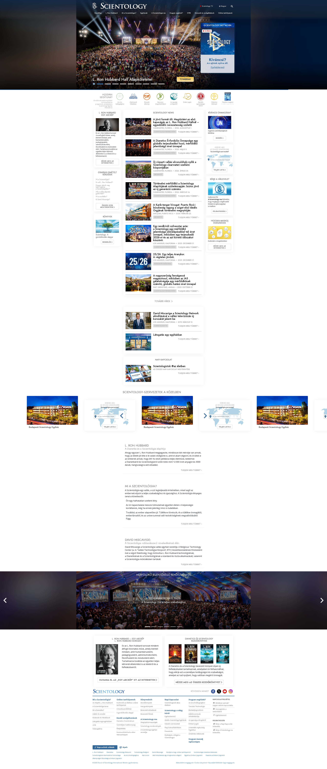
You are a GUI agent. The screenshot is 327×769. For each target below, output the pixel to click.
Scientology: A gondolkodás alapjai (104, 236)
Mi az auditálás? (101, 196)
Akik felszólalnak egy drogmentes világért (167, 755)
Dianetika (110, 752)
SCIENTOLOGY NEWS (163, 112)
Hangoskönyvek (147, 706)
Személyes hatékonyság (126, 725)
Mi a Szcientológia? (129, 13)
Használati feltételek (215, 763)
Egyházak (143, 13)
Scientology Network (123, 752)
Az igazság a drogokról (197, 720)
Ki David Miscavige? (103, 199)
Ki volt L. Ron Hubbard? (104, 182)
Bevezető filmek (147, 714)
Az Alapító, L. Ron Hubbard (103, 703)
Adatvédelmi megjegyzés (184, 763)
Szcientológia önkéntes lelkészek (205, 752)
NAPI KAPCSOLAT (163, 359)
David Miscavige (157, 752)
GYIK (189, 13)
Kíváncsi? (217, 59)
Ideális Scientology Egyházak (175, 720)
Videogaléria (97, 729)
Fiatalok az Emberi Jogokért (215, 755)
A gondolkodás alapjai (125, 713)
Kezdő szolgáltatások (127, 718)
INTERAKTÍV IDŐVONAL (162, 264)
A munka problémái (124, 709)
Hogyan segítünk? (176, 13)
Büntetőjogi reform (196, 710)
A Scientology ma (149, 719)
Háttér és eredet (99, 714)
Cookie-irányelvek (201, 763)
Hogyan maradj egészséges (196, 740)
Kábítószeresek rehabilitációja (195, 715)
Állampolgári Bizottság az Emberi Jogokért (107, 758)
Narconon (145, 755)
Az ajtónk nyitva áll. (217, 63)
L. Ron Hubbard (112, 13)
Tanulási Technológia (197, 706)
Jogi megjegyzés (228, 763)
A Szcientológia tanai (100, 706)
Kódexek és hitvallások (101, 717)
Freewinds (169, 731)
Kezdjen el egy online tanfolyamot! (178, 752)
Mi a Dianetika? (98, 710)
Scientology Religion (142, 752)
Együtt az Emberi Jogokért (193, 755)
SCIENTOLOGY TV (160, 326)
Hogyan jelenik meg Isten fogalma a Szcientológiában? (103, 187)
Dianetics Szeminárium (125, 721)
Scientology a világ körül (174, 711)
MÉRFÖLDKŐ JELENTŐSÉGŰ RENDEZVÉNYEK (163, 575)
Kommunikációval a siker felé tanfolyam (126, 733)
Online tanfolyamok (225, 13)
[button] (100, 83)
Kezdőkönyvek (146, 703)
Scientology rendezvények (151, 726)
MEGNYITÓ (158, 174)
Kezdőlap (98, 13)
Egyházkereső (217, 67)
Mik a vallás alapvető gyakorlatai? (103, 192)
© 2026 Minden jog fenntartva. (115, 763)
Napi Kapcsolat (172, 699)
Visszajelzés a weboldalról (219, 710)
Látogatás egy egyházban (102, 721)
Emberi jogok (194, 724)
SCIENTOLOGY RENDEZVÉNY (165, 131)
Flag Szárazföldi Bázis (173, 727)
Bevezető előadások (148, 710)
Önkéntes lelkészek (196, 734)
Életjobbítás (121, 728)
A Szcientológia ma (158, 13)
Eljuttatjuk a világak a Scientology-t (172, 736)
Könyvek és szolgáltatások (204, 13)
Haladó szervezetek (172, 724)
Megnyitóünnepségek (149, 722)
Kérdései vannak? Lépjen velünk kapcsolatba (223, 704)
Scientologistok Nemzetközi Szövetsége (107, 755)
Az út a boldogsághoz (197, 703)
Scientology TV (207, 6)
